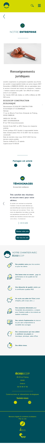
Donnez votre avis (22, 231)
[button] (39, 5)
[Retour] (4, 16)
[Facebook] (15, 165)
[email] (29, 165)
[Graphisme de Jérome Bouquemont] (22, 423)
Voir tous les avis (22, 237)
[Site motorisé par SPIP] (22, 435)
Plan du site (22, 419)
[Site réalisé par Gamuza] (22, 429)
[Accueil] (6, 6)
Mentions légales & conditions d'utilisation (22, 416)
